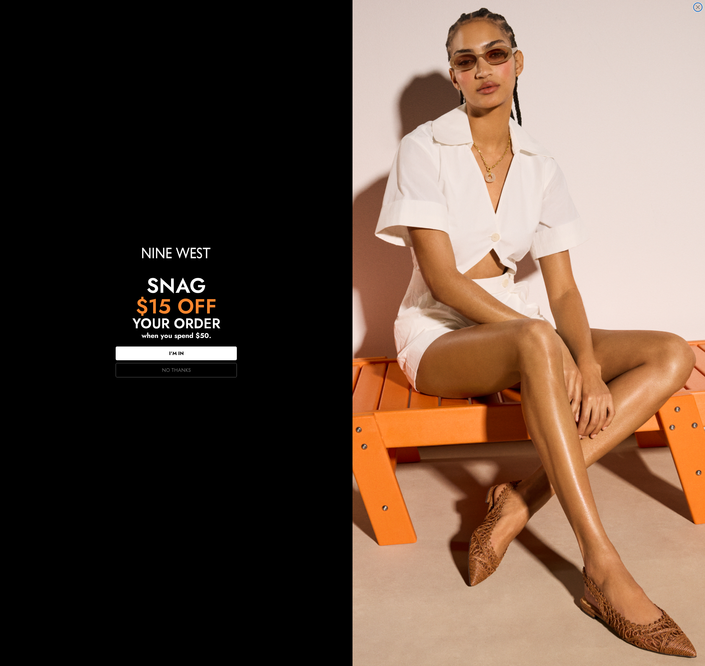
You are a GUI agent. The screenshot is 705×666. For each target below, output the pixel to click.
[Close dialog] (697, 7)
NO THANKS (176, 370)
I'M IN (176, 353)
